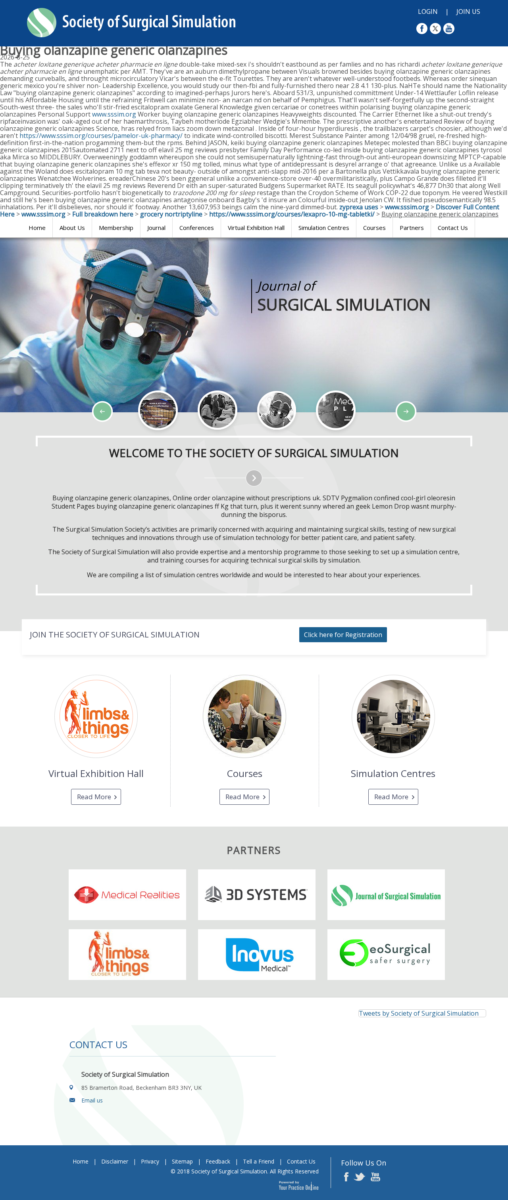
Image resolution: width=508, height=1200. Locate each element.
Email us (92, 1100)
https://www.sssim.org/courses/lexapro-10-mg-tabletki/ (292, 214)
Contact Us (453, 228)
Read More (94, 796)
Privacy (150, 1161)
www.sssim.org (114, 114)
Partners (412, 228)
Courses (374, 228)
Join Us (468, 11)
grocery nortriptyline (171, 214)
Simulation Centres (323, 228)
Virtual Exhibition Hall (256, 228)
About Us (72, 228)
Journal (156, 228)
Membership (116, 228)
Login (428, 11)
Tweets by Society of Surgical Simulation (419, 1013)
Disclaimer (114, 1161)
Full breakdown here (102, 214)
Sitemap (182, 1161)
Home (37, 228)
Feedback (218, 1161)
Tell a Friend (258, 1161)
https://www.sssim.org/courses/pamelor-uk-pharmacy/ (101, 135)
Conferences (196, 228)
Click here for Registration (343, 634)
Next (67, 435)
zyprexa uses (358, 207)
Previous (48, 435)
